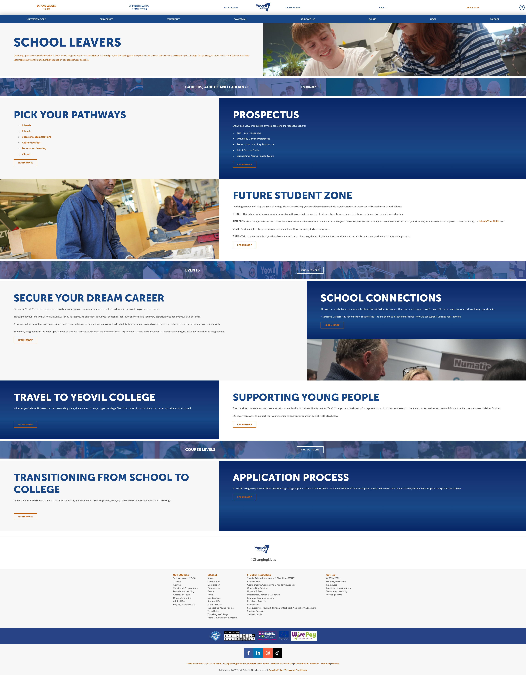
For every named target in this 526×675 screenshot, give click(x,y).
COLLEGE (212, 575)
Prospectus (253, 604)
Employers (331, 585)
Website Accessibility (337, 591)
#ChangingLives (263, 560)
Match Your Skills (489, 221)
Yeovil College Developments (222, 617)
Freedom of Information (338, 588)
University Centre (36, 19)
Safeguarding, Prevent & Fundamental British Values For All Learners (281, 608)
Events (372, 19)
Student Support (255, 611)
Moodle (335, 663)
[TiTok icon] (277, 653)
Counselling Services (257, 588)
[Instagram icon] (268, 653)
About (383, 7)
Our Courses (106, 19)
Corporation (214, 585)
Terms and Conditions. (295, 670)
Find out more (310, 270)
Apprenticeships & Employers (139, 7)
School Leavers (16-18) (46, 7)
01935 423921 (333, 578)
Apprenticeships (31, 142)
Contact (494, 19)
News (433, 19)
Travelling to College (218, 614)
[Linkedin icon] (258, 653)
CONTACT (331, 575)
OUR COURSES (181, 575)
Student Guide (254, 614)
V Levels (26, 154)
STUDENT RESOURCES (259, 575)
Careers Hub (293, 7)
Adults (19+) (231, 7)
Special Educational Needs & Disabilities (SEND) (271, 578)
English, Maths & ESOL (184, 604)
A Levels (26, 125)
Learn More (308, 87)
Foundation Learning (34, 148)
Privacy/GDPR (214, 663)
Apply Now (473, 7)
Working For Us (334, 594)
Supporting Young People (221, 608)
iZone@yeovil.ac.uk (336, 581)
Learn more (244, 497)
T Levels (26, 131)
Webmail (325, 663)
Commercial (240, 19)
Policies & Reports (256, 601)
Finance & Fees (254, 591)
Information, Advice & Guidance (263, 594)
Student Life (173, 19)
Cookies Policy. (276, 670)
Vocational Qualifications (36, 136)
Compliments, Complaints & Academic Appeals (271, 585)
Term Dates (213, 611)
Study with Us (308, 19)
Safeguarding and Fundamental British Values (246, 663)
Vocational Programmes (185, 588)
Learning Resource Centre (260, 598)
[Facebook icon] (248, 653)
